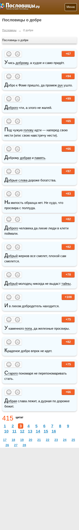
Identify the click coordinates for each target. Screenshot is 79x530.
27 (16, 445)
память (39, 158)
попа (28, 328)
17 (5, 440)
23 (56, 440)
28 (24, 445)
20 (30, 440)
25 (73, 440)
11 (14, 431)
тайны (66, 283)
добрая (25, 158)
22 (47, 440)
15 (46, 431)
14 (38, 431)
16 (54, 431)
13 (30, 431)
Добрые (11, 180)
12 (22, 431)
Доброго (11, 108)
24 (64, 440)
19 (22, 440)
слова (22, 180)
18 (13, 440)
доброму (22, 63)
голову (28, 130)
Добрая (10, 401)
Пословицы (9, 30)
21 (39, 440)
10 (6, 431)
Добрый (11, 256)
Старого (11, 373)
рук (60, 85)
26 (7, 445)
